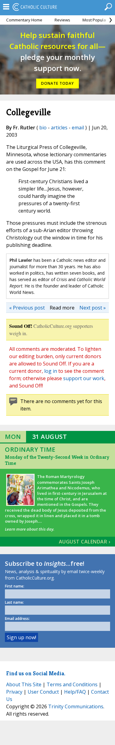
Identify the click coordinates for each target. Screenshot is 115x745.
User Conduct (43, 691)
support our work (83, 378)
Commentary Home (24, 20)
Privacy (14, 691)
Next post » (92, 307)
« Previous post (27, 307)
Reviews (62, 20)
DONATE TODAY (57, 83)
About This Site (23, 684)
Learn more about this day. (29, 529)
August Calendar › (84, 541)
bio (43, 127)
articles (59, 127)
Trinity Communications (75, 706)
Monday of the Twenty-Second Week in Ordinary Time (57, 460)
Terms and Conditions (72, 684)
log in (50, 371)
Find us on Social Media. (35, 673)
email (78, 127)
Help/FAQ (75, 691)
